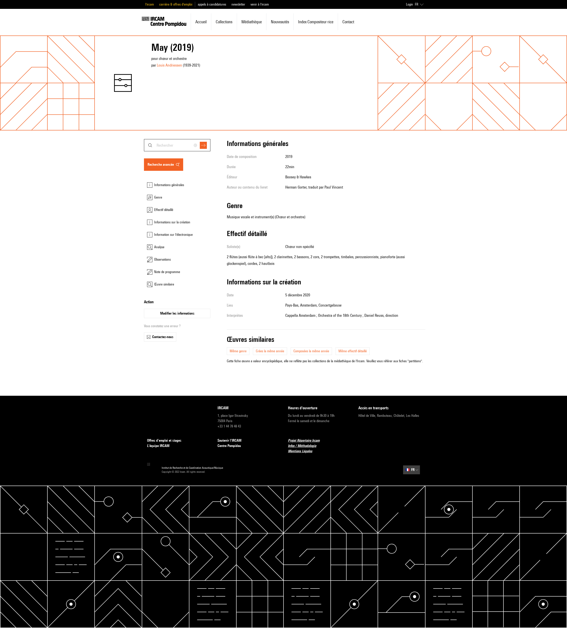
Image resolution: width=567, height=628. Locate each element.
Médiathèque (251, 21)
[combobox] (177, 145)
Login (409, 4)
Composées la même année (311, 351)
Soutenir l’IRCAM (229, 440)
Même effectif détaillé (352, 351)
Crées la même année (270, 351)
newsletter (238, 4)
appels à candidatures (212, 4)
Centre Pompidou (229, 446)
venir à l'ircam (259, 4)
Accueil (201, 21)
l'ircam (149, 4)
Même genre (238, 351)
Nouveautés (280, 21)
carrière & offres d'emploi (175, 4)
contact (348, 21)
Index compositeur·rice (315, 21)
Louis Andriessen (169, 65)
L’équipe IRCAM (158, 446)
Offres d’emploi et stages (164, 440)
